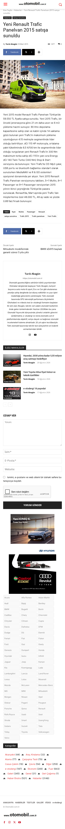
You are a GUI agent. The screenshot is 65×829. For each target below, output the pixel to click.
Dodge (7, 632)
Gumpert (25, 650)
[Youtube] (35, 334)
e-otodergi (8, 398)
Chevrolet (42, 615)
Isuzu (23, 656)
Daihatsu (25, 627)
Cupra (41, 621)
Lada (40, 667)
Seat (40, 714)
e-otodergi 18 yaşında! (34, 388)
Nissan (24, 697)
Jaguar (7, 662)
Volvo (6, 738)
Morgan (7, 697)
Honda (41, 650)
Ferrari (7, 638)
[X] (14, 822)
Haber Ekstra (9, 381)
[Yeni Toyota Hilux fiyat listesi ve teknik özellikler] (12, 377)
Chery (24, 615)
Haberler (18, 10)
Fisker (41, 638)
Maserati (42, 679)
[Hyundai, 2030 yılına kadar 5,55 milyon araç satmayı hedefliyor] (12, 360)
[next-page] (10, 405)
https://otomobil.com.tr (32, 278)
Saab (23, 714)
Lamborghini (9, 673)
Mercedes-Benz (45, 685)
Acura (7, 597)
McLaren (25, 685)
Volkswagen (43, 732)
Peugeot (42, 703)
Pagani (24, 703)
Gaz (23, 644)
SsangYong (43, 720)
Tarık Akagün (11, 44)
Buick (41, 609)
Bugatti (24, 609)
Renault (41, 212)
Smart (24, 720)
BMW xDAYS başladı (51, 249)
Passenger (31, 212)
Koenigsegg (26, 667)
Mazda (7, 685)
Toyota (24, 732)
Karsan (41, 662)
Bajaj (23, 603)
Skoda (7, 720)
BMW (6, 609)
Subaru (7, 726)
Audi (6, 603)
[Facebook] (4, 822)
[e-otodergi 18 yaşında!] (12, 393)
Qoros (24, 708)
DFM (40, 627)
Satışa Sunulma (19, 18)
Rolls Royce (9, 714)
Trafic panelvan (38, 216)
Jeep (23, 662)
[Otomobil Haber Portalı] (32, 815)
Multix (21, 212)
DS (22, 632)
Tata (40, 726)
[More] (39, 52)
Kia (5, 667)
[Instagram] (30, 334)
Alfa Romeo (26, 597)
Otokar (7, 703)
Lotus (23, 679)
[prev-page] (5, 405)
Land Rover (43, 673)
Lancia (24, 673)
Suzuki (24, 726)
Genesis (8, 650)
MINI (23, 691)
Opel (40, 697)
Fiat (23, 638)
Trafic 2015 (24, 216)
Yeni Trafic (52, 216)
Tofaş (6, 732)
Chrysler (8, 621)
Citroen (24, 621)
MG (6, 691)
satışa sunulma (10, 216)
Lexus (7, 679)
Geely (41, 644)
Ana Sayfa (7, 10)
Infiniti (41, 656)
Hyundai (8, 656)
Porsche (8, 708)
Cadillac (8, 615)
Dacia (7, 627)
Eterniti (41, 632)
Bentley (41, 603)
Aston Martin (44, 597)
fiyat (13, 212)
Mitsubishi (42, 691)
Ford (6, 644)
